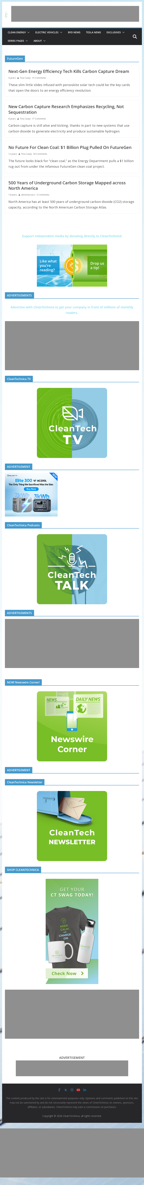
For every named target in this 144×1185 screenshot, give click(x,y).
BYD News (74, 32)
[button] (28, 32)
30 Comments (40, 153)
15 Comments (39, 77)
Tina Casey (25, 77)
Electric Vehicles (46, 32)
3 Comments (43, 194)
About (38, 40)
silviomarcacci (28, 194)
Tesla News (93, 32)
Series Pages (16, 40)
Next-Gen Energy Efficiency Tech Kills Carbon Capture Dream (68, 71)
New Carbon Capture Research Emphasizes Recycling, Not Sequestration (66, 109)
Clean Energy (17, 32)
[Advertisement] (75, 14)
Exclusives (114, 32)
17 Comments (39, 118)
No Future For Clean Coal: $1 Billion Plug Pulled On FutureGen (70, 147)
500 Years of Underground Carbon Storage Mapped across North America (67, 185)
